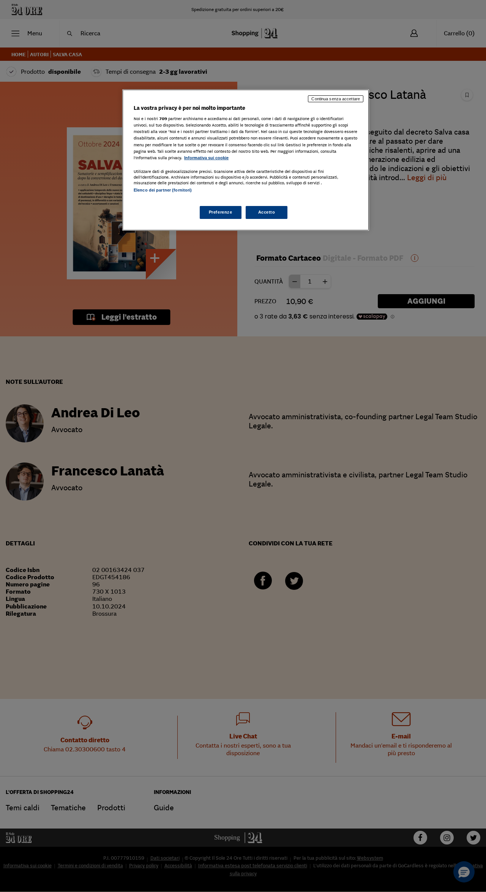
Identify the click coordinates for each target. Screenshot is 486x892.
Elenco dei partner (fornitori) (163, 190)
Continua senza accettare (335, 99)
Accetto (266, 212)
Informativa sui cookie (206, 157)
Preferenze (220, 212)
